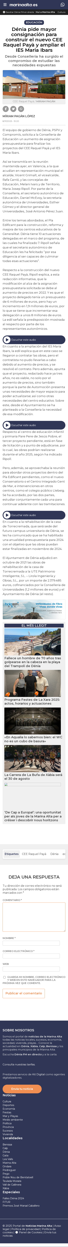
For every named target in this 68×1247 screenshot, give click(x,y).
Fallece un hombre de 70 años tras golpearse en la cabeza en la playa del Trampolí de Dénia (32, 662)
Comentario (12, 900)
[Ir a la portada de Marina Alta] (23, 5)
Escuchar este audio (23, 339)
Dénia (54, 854)
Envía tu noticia (22, 1089)
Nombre (9, 938)
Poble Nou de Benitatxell (18, 1177)
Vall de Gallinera (12, 1184)
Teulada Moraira (12, 1181)
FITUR (6, 1202)
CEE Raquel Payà (34, 854)
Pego (6, 1173)
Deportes (8, 1105)
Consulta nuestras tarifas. (19, 1064)
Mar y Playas (10, 1116)
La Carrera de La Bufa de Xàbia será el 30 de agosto (33, 777)
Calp (5, 1148)
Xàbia (6, 1188)
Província (8, 1127)
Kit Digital (38, 1074)
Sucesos (8, 1130)
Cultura (61, 12)
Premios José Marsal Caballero (21, 1205)
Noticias (9, 1095)
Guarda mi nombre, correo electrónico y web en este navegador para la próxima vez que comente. (34, 980)
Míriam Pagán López (19, 116)
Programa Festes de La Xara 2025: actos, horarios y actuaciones (32, 702)
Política (7, 1123)
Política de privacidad (25, 1229)
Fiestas (7, 1112)
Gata (5, 1155)
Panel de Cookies (30, 1232)
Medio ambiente (13, 1119)
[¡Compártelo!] (6, 109)
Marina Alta (9, 1162)
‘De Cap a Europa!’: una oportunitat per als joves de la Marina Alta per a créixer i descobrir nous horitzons (33, 816)
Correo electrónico (18, 951)
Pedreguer (9, 1170)
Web (6, 964)
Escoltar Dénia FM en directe (19, 12)
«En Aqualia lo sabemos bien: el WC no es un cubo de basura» (33, 739)
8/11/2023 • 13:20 (11, 121)
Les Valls (8, 1159)
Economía (9, 1108)
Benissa (7, 1144)
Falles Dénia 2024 (13, 1198)
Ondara (7, 1166)
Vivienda (8, 1134)
